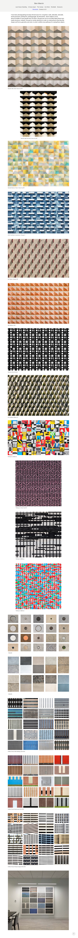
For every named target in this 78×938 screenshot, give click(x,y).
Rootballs (53, 7)
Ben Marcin (39, 3)
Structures (35, 9)
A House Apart (32, 7)
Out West (47, 7)
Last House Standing (21, 7)
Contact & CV (42, 9)
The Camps (40, 7)
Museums (59, 7)
